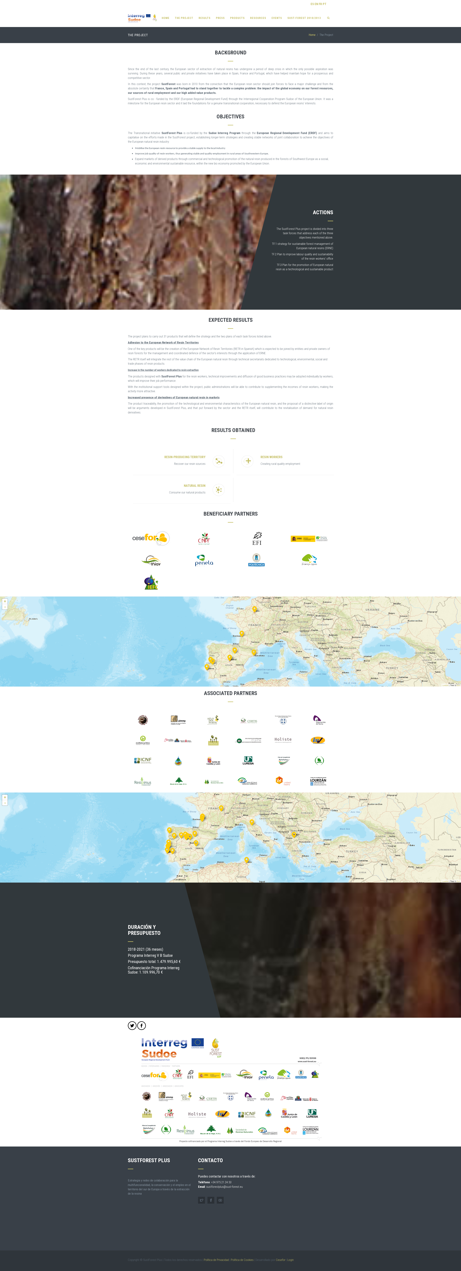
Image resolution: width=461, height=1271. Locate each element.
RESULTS (205, 18)
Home (165, 18)
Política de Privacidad (216, 1260)
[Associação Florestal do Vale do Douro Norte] (174, 835)
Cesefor (280, 1260)
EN (316, 4)
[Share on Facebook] (141, 1025)
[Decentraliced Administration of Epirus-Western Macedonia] (294, 834)
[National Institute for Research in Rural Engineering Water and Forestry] (246, 859)
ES (312, 4)
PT (324, 4)
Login (290, 1260)
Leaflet (445, 685)
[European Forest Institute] (254, 652)
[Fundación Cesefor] (234, 650)
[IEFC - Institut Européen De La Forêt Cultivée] (242, 633)
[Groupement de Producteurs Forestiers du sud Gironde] (202, 818)
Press (220, 18)
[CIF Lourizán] (169, 830)
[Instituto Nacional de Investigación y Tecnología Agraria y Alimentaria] (229, 657)
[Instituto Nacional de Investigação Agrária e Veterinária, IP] (207, 666)
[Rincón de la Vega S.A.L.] (190, 836)
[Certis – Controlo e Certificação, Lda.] (172, 850)
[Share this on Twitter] (132, 1025)
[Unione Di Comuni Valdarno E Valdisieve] (252, 822)
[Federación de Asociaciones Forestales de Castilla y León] (181, 835)
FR (320, 4)
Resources (258, 18)
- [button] (5, 606)
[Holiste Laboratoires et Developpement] (221, 808)
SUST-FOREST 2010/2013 (304, 18)
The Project (184, 18)
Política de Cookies (242, 1260)
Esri (458, 685)
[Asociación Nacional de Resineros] (186, 836)
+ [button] (5, 601)
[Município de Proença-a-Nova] (212, 661)
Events (277, 18)
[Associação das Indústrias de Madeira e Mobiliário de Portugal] (167, 850)
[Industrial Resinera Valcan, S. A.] (196, 843)
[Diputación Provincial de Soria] (195, 833)
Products (237, 18)
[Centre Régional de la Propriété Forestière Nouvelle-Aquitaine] (254, 609)
